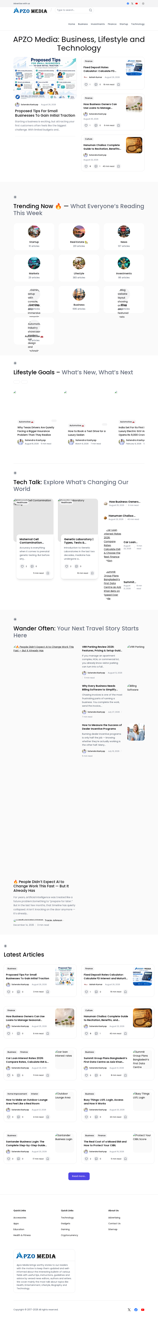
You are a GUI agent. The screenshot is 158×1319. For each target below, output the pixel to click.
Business (12, 968)
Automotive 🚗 (26, 421)
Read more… (79, 1176)
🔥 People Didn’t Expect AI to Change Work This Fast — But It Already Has (41, 886)
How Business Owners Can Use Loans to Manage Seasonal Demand (100, 106)
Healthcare (22, 502)
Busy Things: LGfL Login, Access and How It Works (103, 1101)
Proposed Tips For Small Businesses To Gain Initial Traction (45, 113)
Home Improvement (17, 1094)
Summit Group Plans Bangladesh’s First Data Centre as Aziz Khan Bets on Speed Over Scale (133, 582)
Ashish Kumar (95, 77)
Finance (88, 61)
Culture (88, 139)
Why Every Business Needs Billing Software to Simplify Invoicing (99, 688)
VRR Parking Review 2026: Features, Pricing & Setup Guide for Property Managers (102, 648)
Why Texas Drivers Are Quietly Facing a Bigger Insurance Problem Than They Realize (35, 431)
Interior (34, 1094)
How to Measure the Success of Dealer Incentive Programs (102, 727)
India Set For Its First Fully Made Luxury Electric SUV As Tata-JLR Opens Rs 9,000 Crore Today (138, 431)
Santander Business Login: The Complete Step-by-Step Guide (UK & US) (25, 1143)
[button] (143, 3)
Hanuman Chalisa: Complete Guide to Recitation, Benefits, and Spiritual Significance (101, 147)
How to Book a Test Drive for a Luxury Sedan (87, 433)
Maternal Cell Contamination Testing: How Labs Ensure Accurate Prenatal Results (32, 541)
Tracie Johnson (53, 920)
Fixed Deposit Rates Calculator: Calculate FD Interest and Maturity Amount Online (102, 69)
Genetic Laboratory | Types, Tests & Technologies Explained (78, 541)
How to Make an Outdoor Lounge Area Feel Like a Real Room (27, 1101)
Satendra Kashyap (29, 104)
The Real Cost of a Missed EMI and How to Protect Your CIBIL (105, 1143)
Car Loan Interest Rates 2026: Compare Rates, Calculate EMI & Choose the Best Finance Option (133, 542)
